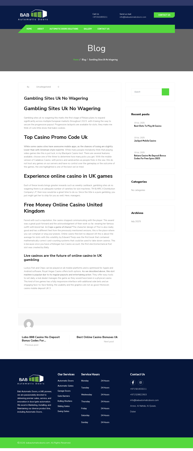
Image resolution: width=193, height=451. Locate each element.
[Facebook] (133, 382)
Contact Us (164, 15)
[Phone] (3, 231)
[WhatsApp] (3, 224)
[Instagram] (140, 382)
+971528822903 (138, 394)
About (40, 28)
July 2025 (136, 221)
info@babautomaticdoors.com (133, 17)
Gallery (88, 28)
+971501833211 (100, 17)
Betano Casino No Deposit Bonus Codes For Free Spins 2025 (150, 157)
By (28, 87)
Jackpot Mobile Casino (145, 140)
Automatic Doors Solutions (64, 28)
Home (29, 28)
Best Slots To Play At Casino (147, 125)
